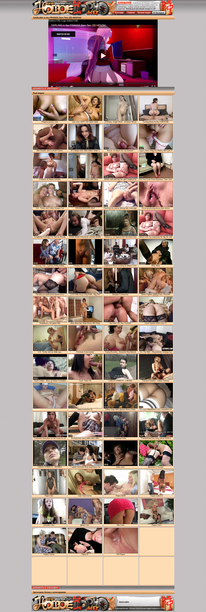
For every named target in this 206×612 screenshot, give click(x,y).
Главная (131, 13)
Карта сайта (124, 602)
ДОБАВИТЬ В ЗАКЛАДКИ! (45, 88)
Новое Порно (125, 3)
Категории (119, 13)
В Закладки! (158, 13)
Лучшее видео (144, 13)
